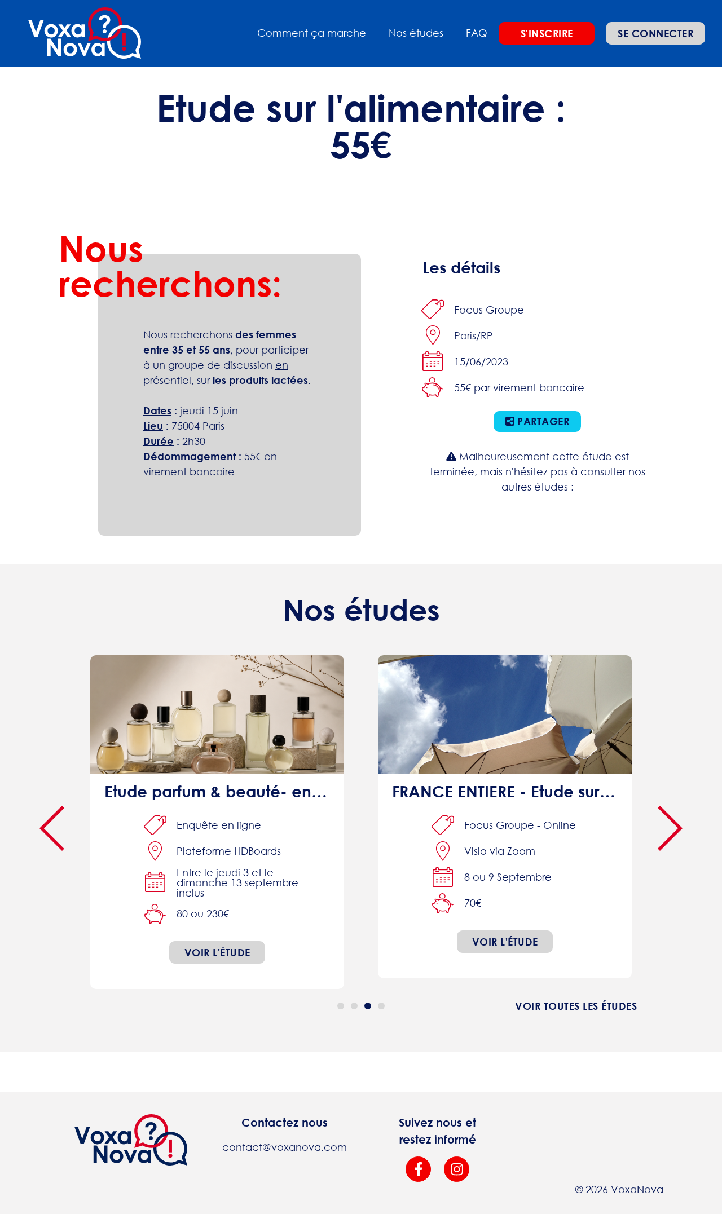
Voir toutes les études (576, 1006)
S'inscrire (547, 33)
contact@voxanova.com (284, 1147)
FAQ (476, 33)
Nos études (416, 33)
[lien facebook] (418, 1169)
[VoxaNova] (84, 33)
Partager (542, 421)
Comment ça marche (311, 33)
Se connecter (655, 33)
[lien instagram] (456, 1169)
